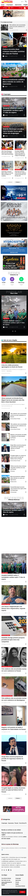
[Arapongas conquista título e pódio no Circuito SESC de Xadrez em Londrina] (7, 165)
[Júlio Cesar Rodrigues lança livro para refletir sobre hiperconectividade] (7, 145)
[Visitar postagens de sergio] (3, 58)
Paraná (13, 439)
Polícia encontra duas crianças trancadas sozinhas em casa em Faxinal (18, 467)
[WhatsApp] (21, 281)
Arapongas (6, 46)
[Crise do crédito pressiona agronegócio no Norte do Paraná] (14, 353)
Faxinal (13, 471)
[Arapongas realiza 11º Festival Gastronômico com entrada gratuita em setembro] (14, 40)
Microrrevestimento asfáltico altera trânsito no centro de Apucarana (17, 478)
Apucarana (5, 77)
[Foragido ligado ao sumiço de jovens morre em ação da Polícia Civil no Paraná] (5, 458)
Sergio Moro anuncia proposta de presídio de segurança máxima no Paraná (18, 446)
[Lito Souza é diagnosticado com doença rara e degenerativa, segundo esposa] (14, 595)
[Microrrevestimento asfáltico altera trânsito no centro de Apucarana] (5, 479)
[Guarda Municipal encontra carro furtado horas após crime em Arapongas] (5, 490)
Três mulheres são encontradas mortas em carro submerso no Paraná (18, 415)
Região (3, 362)
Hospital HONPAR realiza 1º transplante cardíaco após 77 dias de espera (13, 110)
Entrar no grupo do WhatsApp (10, 844)
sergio (6, 58)
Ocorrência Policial (16, 418)
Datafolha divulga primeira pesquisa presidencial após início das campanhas (13, 639)
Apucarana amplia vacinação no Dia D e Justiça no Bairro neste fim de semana (14, 82)
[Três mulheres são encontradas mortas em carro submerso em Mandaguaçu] (4, 27)
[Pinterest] (8, 870)
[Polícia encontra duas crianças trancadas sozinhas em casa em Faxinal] (5, 469)
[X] (4, 870)
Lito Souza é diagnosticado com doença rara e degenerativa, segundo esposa (13, 608)
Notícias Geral (5, 604)
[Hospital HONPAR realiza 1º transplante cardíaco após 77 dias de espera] (14, 312)
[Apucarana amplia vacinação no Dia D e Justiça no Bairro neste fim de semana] (14, 70)
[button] (22, 892)
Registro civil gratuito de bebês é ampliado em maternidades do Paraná (18, 436)
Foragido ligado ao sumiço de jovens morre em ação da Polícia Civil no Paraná (18, 457)
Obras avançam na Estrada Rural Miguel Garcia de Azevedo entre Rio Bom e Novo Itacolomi (12, 400)
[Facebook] (3, 281)
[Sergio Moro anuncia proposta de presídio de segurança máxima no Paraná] (5, 448)
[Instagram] (12, 281)
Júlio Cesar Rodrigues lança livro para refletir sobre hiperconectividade (7, 153)
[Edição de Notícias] (6, 1)
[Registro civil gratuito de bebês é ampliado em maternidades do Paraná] (5, 437)
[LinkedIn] (11, 870)
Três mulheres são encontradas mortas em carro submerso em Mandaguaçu (17, 26)
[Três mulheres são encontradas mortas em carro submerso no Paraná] (5, 416)
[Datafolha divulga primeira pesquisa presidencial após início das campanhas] (14, 626)
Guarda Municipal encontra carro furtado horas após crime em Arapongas (13, 131)
